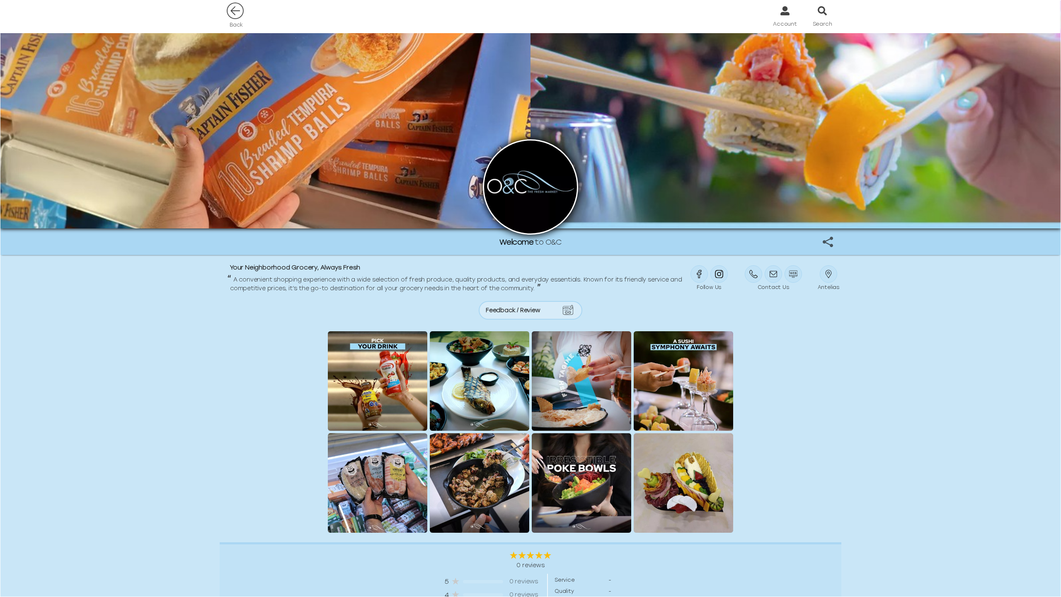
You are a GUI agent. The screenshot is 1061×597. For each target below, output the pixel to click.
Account (785, 24)
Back (236, 25)
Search (822, 24)
